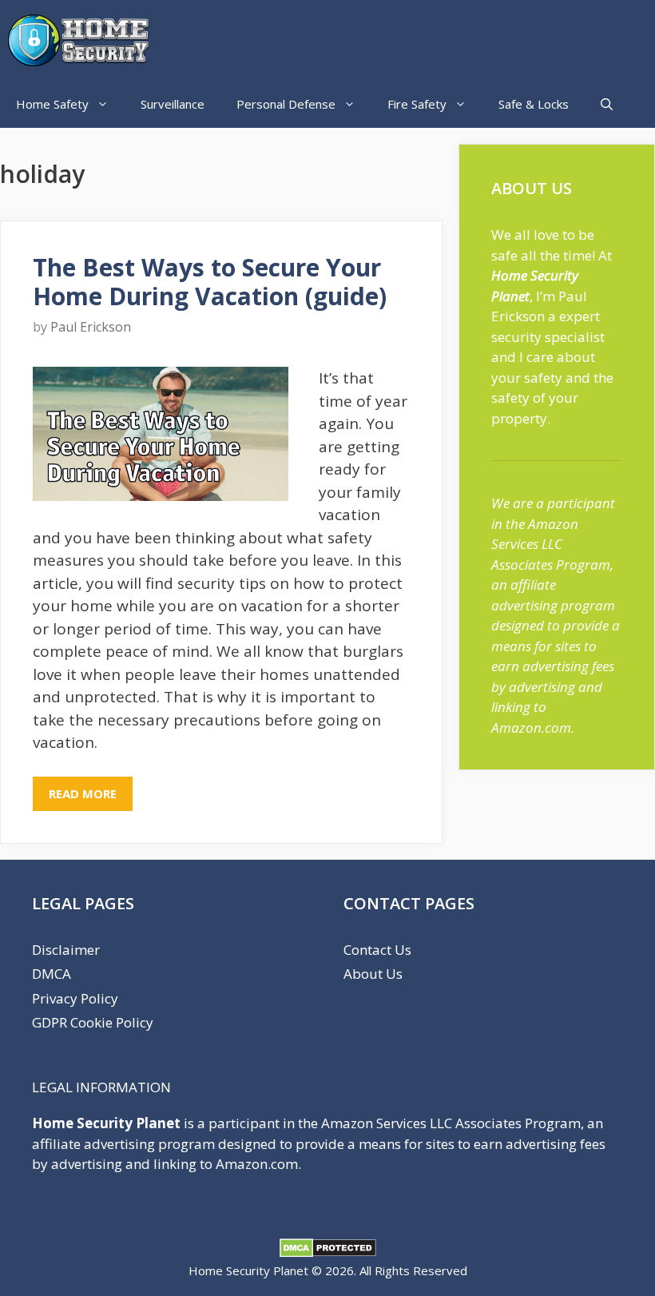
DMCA (51, 973)
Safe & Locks (533, 104)
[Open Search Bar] (607, 104)
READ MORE (83, 793)
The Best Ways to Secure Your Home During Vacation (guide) (210, 281)
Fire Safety (417, 104)
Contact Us (377, 949)
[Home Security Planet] (83, 40)
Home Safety (52, 104)
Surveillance (172, 104)
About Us (373, 973)
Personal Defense (285, 104)
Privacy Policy (75, 998)
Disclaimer (66, 949)
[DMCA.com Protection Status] (328, 1253)
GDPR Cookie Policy (92, 1022)
